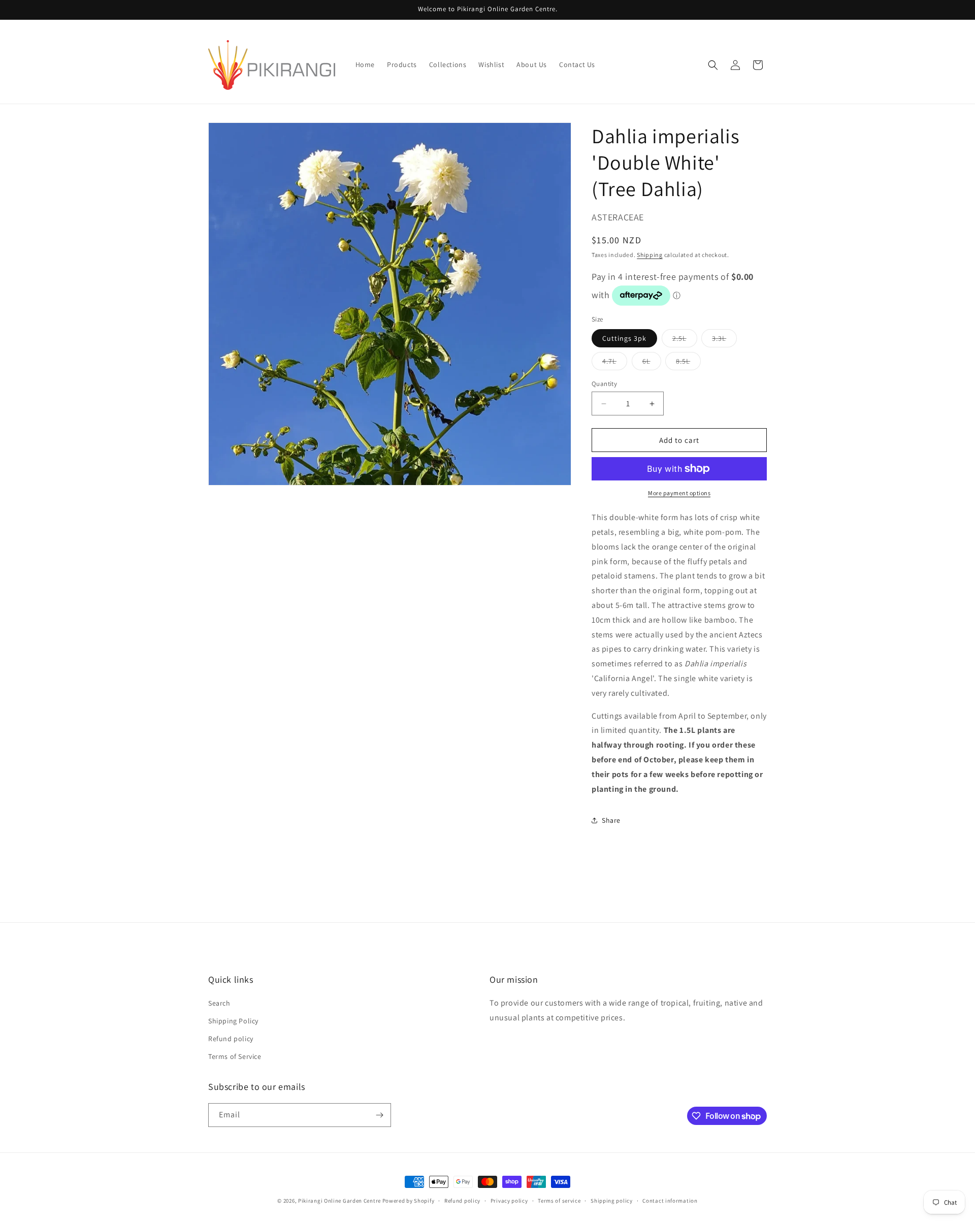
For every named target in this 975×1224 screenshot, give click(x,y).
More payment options (679, 493)
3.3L (724, 340)
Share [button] (611, 820)
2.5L (684, 340)
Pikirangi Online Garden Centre (339, 1200)
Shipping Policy (233, 1020)
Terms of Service (235, 1056)
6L (651, 363)
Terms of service (559, 1200)
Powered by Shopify (408, 1200)
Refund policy (230, 1038)
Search (219, 1003)
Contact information (669, 1200)
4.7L (614, 363)
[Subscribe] (379, 1115)
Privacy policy (509, 1200)
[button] (713, 65)
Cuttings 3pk (624, 338)
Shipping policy (612, 1200)
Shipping (650, 255)
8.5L (688, 363)
